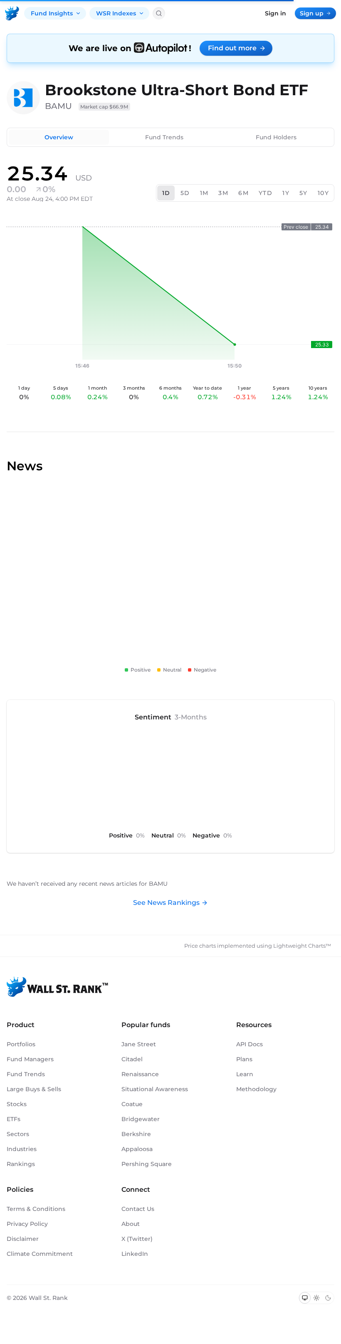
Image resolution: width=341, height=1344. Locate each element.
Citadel (132, 1059)
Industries (22, 1149)
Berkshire (136, 1134)
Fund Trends (164, 137)
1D (166, 193)
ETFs (13, 1119)
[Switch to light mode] (316, 1298)
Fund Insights (52, 13)
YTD (265, 193)
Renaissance (140, 1074)
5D (185, 193)
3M (223, 193)
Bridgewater (140, 1119)
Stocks (17, 1104)
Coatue (132, 1104)
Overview (58, 137)
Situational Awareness (154, 1089)
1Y (285, 193)
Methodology (256, 1089)
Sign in (275, 13)
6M (243, 193)
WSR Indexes (116, 13)
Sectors (18, 1134)
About (130, 1224)
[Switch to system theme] (305, 1298)
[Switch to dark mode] (328, 1298)
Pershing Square (146, 1164)
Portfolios (21, 1044)
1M (204, 193)
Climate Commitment (40, 1254)
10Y (323, 193)
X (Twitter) (137, 1239)
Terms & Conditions (36, 1209)
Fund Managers (30, 1059)
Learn (244, 1074)
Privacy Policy (27, 1224)
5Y (303, 193)
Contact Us (137, 1209)
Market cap (104, 107)
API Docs (249, 1044)
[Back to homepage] (12, 13)
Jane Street (138, 1044)
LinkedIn (134, 1254)
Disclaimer (23, 1239)
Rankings (21, 1164)
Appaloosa (137, 1149)
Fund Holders (276, 137)
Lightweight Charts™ (302, 945)
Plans (244, 1059)
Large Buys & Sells (34, 1089)
